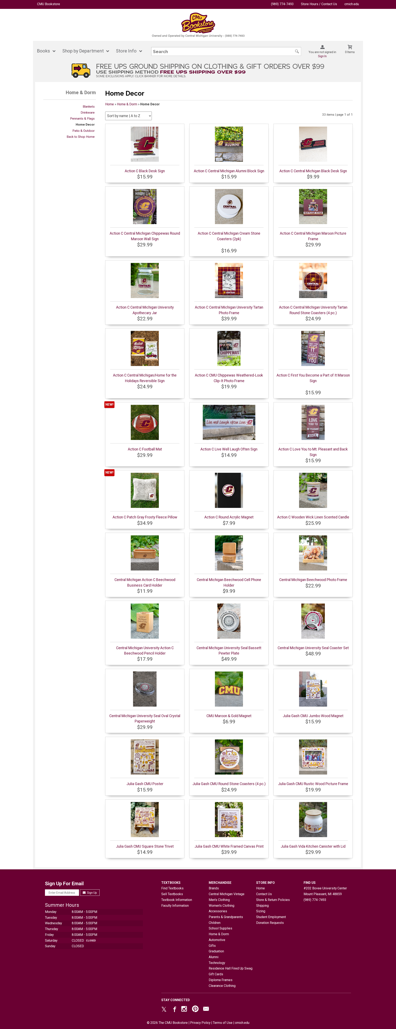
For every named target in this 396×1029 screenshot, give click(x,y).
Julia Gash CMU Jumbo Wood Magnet (313, 716)
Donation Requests (270, 923)
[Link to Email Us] (206, 1010)
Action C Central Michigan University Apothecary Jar (145, 310)
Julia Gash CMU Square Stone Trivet (145, 846)
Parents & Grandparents (226, 917)
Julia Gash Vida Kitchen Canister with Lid (313, 846)
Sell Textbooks (172, 894)
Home (109, 104)
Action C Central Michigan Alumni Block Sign (229, 171)
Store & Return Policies (273, 900)
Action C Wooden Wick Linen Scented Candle (313, 517)
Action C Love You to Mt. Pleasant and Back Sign (313, 452)
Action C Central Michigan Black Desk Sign (313, 171)
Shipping (262, 906)
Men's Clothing (219, 900)
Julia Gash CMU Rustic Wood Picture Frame (313, 784)
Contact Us (264, 894)
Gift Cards (216, 974)
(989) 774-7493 (282, 4)
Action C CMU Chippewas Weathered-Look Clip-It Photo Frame (229, 378)
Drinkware (88, 112)
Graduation (216, 951)
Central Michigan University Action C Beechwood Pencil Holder (145, 650)
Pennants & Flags (82, 118)
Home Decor (85, 124)
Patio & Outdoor (83, 131)
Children (214, 923)
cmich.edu (351, 4)
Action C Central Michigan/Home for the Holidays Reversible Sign (145, 378)
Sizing (260, 911)
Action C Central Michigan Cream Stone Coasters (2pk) (229, 236)
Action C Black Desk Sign (145, 171)
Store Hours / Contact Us (319, 4)
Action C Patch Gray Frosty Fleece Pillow (145, 517)
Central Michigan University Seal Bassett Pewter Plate (229, 650)
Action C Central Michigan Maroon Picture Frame (313, 236)
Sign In (322, 56)
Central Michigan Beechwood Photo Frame (313, 580)
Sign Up (91, 892)
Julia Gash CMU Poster (144, 784)
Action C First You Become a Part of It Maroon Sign (313, 378)
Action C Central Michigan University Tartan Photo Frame (229, 310)
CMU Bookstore (48, 4)
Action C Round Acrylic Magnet (228, 517)
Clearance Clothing (222, 986)
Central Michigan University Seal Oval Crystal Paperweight (144, 718)
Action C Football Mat (145, 449)
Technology (217, 963)
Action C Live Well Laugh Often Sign (228, 449)
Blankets (89, 106)
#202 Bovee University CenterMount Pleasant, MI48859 (325, 891)
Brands (214, 888)
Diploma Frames (220, 980)
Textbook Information (176, 900)
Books (43, 50)
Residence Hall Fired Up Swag (230, 968)
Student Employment (271, 917)
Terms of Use (222, 1023)
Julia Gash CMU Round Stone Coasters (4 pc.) (229, 784)
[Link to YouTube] (195, 1010)
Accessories (218, 911)
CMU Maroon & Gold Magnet (228, 716)
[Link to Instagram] (184, 1010)
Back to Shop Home (81, 137)
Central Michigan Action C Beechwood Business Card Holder (144, 582)
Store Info (126, 50)
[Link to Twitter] (164, 1010)
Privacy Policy (200, 1023)
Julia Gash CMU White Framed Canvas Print (229, 846)
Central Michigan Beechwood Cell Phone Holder (229, 582)
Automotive (217, 940)
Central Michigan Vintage (226, 894)
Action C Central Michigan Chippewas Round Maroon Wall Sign (145, 236)
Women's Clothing (221, 906)
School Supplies (220, 928)
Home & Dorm (127, 104)
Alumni (213, 957)
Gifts (212, 946)
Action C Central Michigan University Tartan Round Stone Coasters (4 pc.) (313, 310)
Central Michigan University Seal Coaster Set (313, 648)
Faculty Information (175, 906)
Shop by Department (83, 50)
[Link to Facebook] (174, 1010)
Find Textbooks (172, 888)
